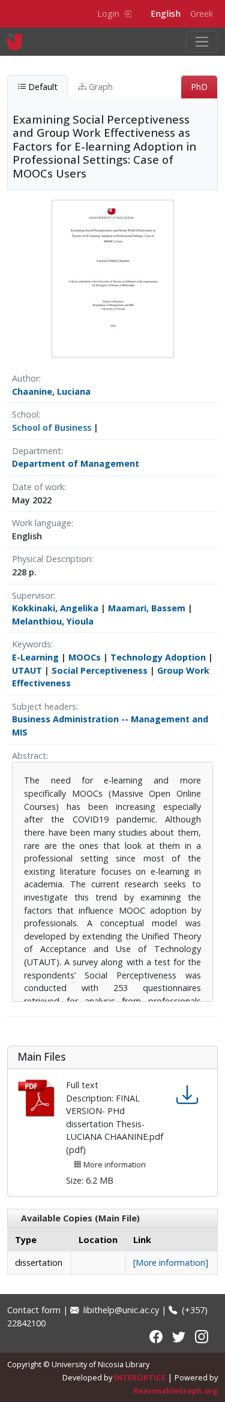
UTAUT (27, 670)
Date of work (38, 487)
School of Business (51, 427)
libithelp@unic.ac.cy (120, 1310)
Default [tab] (42, 86)
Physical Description (51, 559)
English (166, 13)
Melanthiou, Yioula (53, 621)
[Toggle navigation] (202, 42)
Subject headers (44, 706)
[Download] (187, 1094)
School (25, 414)
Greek (201, 13)
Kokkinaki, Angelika (55, 608)
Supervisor (32, 595)
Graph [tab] (99, 86)
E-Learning (35, 657)
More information (114, 1165)
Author (25, 378)
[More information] (170, 1262)
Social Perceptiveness (100, 670)
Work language (41, 523)
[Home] (19, 41)
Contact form (34, 1310)
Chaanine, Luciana (51, 391)
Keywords (31, 644)
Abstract (29, 755)
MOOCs (84, 657)
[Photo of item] (113, 278)
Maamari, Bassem (146, 608)
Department (36, 451)
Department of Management (75, 463)
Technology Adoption (158, 657)
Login (108, 13)
